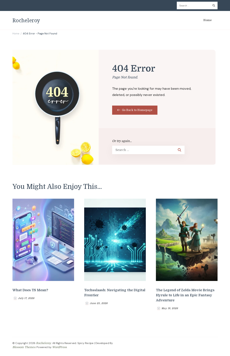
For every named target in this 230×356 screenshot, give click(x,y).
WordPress (59, 347)
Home (207, 20)
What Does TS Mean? (30, 290)
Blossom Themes (23, 347)
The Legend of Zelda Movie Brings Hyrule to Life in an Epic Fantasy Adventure (185, 295)
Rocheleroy (26, 20)
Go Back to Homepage (136, 110)
